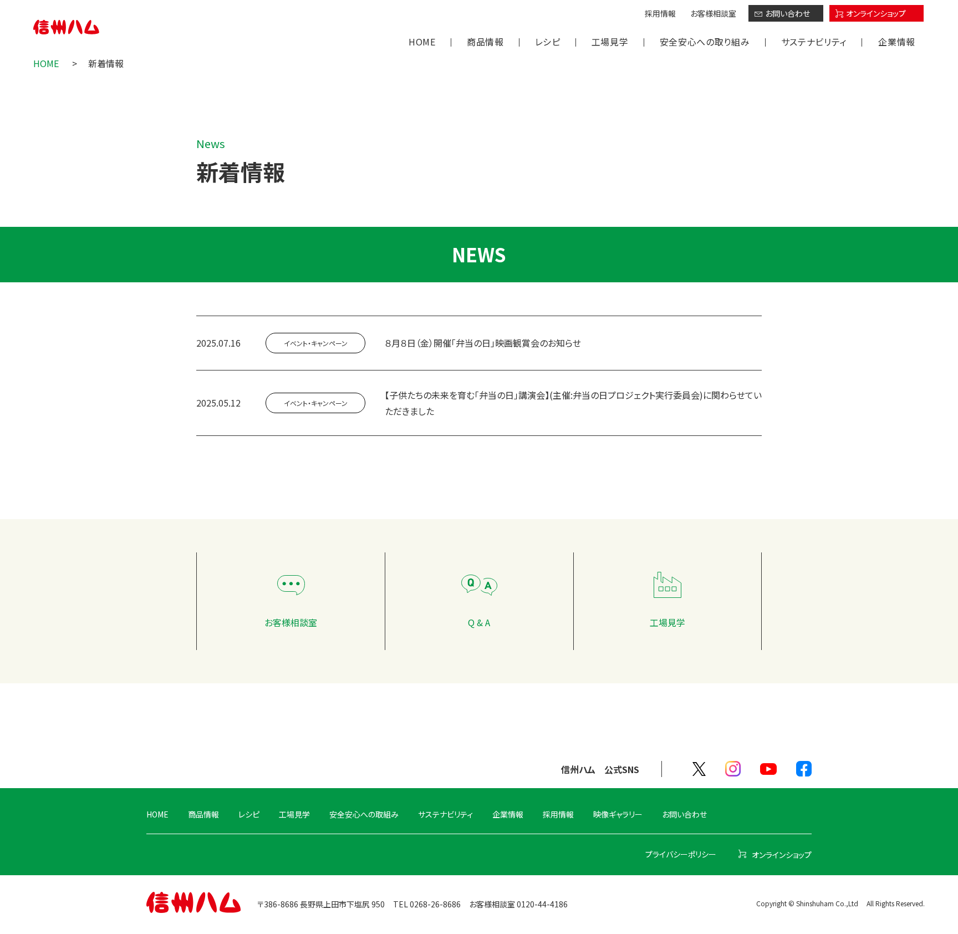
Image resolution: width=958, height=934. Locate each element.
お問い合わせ (787, 13)
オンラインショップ (876, 13)
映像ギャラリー (618, 814)
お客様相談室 (713, 13)
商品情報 (485, 41)
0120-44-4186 (542, 904)
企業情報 (896, 41)
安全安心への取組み (364, 814)
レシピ (547, 41)
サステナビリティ (814, 41)
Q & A (479, 622)
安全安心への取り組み (705, 41)
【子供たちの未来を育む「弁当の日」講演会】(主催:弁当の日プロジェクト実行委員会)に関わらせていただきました (573, 403)
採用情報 (660, 13)
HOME (422, 41)
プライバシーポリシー (680, 854)
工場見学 (610, 41)
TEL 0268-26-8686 (427, 904)
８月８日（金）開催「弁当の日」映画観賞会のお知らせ (483, 342)
